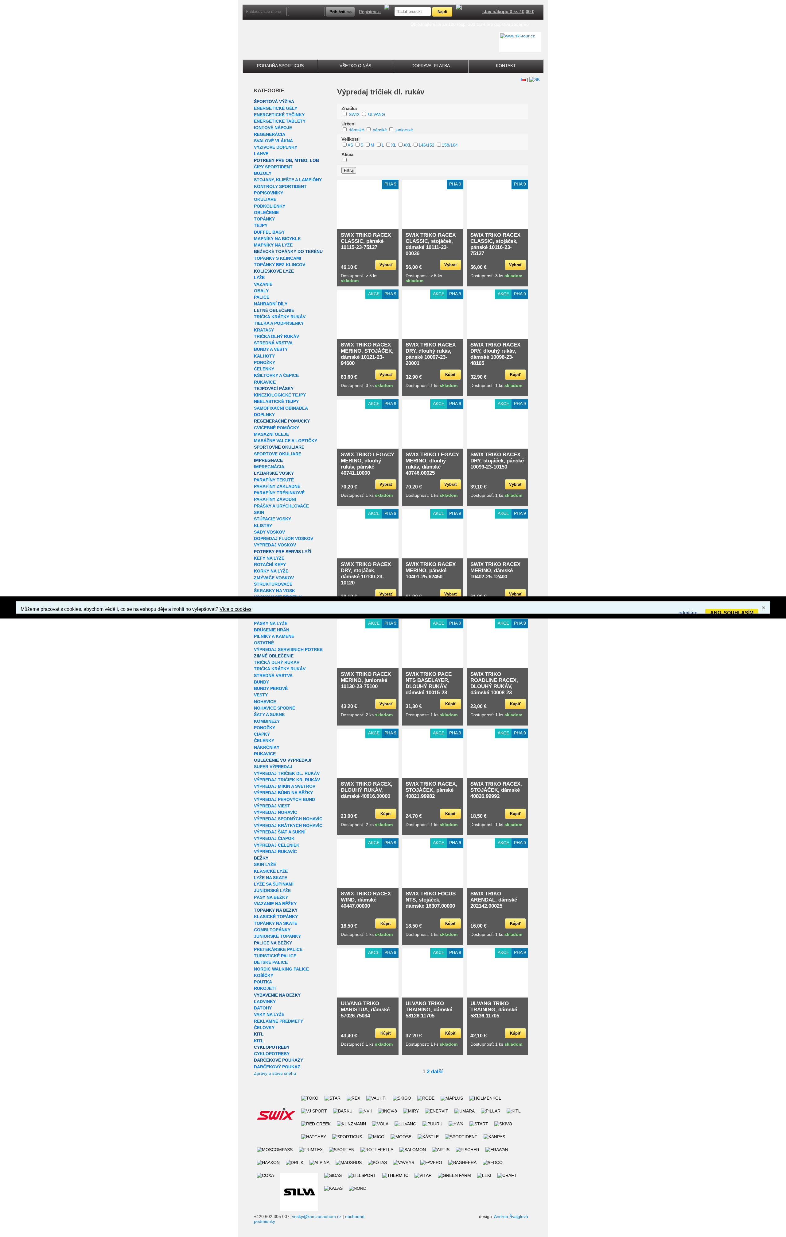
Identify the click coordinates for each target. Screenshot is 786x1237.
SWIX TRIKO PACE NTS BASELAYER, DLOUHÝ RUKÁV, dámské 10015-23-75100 (429, 686)
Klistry (263, 525)
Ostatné (264, 642)
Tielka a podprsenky (279, 323)
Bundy (261, 682)
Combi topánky (272, 929)
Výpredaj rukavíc (275, 851)
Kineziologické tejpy (280, 395)
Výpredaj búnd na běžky (283, 792)
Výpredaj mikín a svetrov (284, 786)
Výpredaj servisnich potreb (288, 649)
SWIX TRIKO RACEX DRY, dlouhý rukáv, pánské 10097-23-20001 (431, 354)
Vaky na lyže (269, 1014)
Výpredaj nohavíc (275, 812)
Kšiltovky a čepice (276, 375)
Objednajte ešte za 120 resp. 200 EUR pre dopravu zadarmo (470, 24)
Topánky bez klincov (279, 264)
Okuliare (265, 199)
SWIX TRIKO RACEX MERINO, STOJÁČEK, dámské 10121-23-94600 (367, 354)
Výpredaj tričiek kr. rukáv (287, 779)
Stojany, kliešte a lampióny (288, 179)
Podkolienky (269, 206)
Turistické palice (275, 955)
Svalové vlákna (273, 140)
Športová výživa (274, 101)
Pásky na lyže (270, 623)
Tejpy (260, 225)
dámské (356, 129)
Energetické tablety (279, 121)
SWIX (354, 114)
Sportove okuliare (277, 453)
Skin (259, 512)
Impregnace (268, 460)
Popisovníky (268, 192)
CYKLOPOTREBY (272, 1047)
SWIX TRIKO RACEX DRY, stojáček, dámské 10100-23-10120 (366, 573)
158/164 (450, 145)
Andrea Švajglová (511, 1216)
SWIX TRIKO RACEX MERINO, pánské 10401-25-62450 (431, 570)
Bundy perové (271, 688)
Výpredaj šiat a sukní (279, 831)
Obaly (261, 290)
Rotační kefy (270, 564)
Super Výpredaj (273, 766)
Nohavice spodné (274, 708)
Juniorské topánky (277, 936)
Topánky (264, 218)
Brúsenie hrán (271, 629)
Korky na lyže (271, 571)
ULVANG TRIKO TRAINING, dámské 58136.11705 (493, 1010)
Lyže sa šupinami (274, 884)
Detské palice (271, 962)
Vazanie (263, 284)
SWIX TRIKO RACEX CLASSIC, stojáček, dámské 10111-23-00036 (431, 244)
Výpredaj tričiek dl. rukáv (287, 773)
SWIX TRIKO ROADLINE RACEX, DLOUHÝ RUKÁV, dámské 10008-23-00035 (494, 686)
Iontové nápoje (273, 127)
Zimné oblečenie (274, 655)
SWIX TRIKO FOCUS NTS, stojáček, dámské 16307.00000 (431, 900)
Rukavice (265, 382)
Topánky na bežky (276, 910)
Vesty (261, 694)
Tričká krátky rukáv (279, 316)
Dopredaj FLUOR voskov (283, 538)
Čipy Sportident (273, 166)
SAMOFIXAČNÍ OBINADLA (281, 408)
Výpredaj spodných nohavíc (288, 818)
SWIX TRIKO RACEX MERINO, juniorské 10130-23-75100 (366, 680)
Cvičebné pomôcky (276, 427)
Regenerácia (269, 134)
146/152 (426, 145)
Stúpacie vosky (272, 518)
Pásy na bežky (271, 897)
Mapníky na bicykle (277, 238)
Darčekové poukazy (278, 1060)
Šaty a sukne (269, 714)
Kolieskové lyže (274, 271)
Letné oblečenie (274, 310)
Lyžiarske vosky (274, 473)
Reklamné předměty (278, 1021)
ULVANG (376, 114)
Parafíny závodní (275, 499)
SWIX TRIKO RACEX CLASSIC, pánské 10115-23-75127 (366, 241)
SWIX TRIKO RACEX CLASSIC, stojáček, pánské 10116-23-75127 (495, 244)
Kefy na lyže (269, 558)
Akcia (347, 154)
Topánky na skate (275, 923)
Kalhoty (264, 356)
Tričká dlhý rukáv (276, 662)
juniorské (404, 129)
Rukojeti (265, 988)
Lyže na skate (270, 877)
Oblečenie (266, 212)
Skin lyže (265, 864)
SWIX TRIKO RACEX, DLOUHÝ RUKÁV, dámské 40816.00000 (366, 790)
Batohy (263, 1007)
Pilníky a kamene (274, 636)
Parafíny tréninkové (279, 492)
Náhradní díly (270, 303)
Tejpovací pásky (274, 388)
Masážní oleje (271, 434)
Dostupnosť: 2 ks (367, 714)
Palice (261, 297)
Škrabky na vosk (274, 590)
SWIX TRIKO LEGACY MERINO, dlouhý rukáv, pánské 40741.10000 (367, 464)
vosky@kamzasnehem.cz (316, 1216)
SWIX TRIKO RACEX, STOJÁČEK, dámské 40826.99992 (496, 790)
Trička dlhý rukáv (276, 336)
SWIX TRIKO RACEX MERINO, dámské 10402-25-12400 (495, 570)
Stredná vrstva (273, 342)
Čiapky (262, 734)
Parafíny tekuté (274, 479)
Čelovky (264, 1027)
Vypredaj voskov (275, 544)
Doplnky (264, 414)
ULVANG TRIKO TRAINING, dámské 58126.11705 (429, 1010)
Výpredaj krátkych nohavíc (288, 825)
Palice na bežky (273, 942)
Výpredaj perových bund (284, 799)
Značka (349, 108)
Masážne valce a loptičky (285, 440)
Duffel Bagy (269, 232)
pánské (380, 129)
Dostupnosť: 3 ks (496, 275)
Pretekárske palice (278, 949)
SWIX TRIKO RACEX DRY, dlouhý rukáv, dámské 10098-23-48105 (495, 354)
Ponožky (264, 362)
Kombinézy (267, 721)
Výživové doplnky (275, 147)
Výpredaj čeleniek (276, 845)
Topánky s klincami (277, 258)
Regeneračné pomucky (282, 421)
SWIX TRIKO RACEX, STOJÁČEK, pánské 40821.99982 (431, 790)
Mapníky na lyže (273, 245)
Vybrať (385, 264)
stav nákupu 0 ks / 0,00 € (508, 11)
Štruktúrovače (273, 584)
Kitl (259, 1034)
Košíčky (263, 975)
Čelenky (264, 368)
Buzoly (262, 173)
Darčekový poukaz (277, 1066)
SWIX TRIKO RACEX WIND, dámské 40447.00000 (366, 900)
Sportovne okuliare (279, 447)
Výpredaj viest (272, 805)
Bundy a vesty (271, 349)
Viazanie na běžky (275, 903)
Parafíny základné (277, 486)
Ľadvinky (265, 1001)
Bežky (261, 858)
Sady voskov (269, 532)
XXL (407, 145)
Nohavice (265, 701)
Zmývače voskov (274, 577)
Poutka (263, 981)
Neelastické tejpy (276, 401)
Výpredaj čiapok (274, 838)
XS (350, 145)
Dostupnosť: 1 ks (431, 385)
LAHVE (261, 153)
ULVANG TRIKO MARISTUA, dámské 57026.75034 (365, 1010)
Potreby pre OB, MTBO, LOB (286, 160)
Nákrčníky (266, 747)
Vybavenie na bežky (277, 995)
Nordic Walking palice (281, 969)
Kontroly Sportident (280, 186)
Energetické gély (275, 108)
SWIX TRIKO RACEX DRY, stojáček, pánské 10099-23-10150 (497, 461)
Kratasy (264, 329)
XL (393, 145)
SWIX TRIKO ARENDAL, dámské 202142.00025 (493, 900)
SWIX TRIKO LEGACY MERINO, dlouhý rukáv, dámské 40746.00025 (432, 464)
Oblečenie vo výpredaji (282, 760)
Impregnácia (269, 466)
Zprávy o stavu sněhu (275, 1073)
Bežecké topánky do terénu (288, 251)
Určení (348, 123)
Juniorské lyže (272, 890)
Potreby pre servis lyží (282, 551)
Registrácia (370, 11)
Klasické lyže (271, 871)
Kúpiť (450, 374)
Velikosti (350, 139)
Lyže (259, 277)
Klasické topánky (276, 916)
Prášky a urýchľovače (281, 506)
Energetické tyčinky (279, 114)
